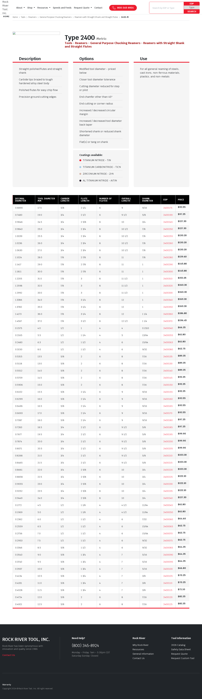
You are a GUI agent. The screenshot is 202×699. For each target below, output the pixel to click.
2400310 (167, 278)
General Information (143, 653)
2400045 (168, 505)
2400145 (167, 377)
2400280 (168, 257)
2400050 (168, 512)
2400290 (168, 264)
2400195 (168, 434)
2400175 (167, 207)
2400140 (167, 370)
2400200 (168, 441)
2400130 (167, 363)
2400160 (168, 399)
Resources (42, 7)
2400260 (168, 243)
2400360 (168, 314)
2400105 (168, 576)
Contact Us (8, 655)
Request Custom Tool (182, 658)
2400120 (167, 597)
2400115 (167, 590)
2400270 (167, 250)
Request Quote (81, 7)
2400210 (167, 455)
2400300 (168, 271)
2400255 (168, 236)
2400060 (168, 519)
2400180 (168, 420)
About (19, 7)
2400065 (168, 526)
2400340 (168, 299)
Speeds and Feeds (62, 7)
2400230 (168, 484)
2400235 (168, 491)
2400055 (168, 335)
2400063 (168, 342)
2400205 (168, 448)
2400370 (167, 321)
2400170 (167, 413)
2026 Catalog (178, 645)
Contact (98, 7)
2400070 (168, 533)
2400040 (168, 328)
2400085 (168, 547)
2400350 (168, 307)
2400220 (168, 469)
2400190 (168, 214)
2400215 (167, 462)
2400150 (168, 384)
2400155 (168, 391)
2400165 (168, 406)
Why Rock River (141, 645)
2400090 (168, 554)
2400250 (168, 229)
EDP (192, 3)
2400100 (168, 568)
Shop (30, 7)
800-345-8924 (125, 7)
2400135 (167, 356)
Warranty (6, 684)
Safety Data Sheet (181, 649)
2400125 (167, 604)
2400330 (168, 292)
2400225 (168, 476)
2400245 (168, 222)
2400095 (168, 561)
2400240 (168, 498)
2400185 (168, 427)
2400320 (168, 285)
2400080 (168, 349)
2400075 (168, 540)
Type (191, 7)
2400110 (167, 583)
